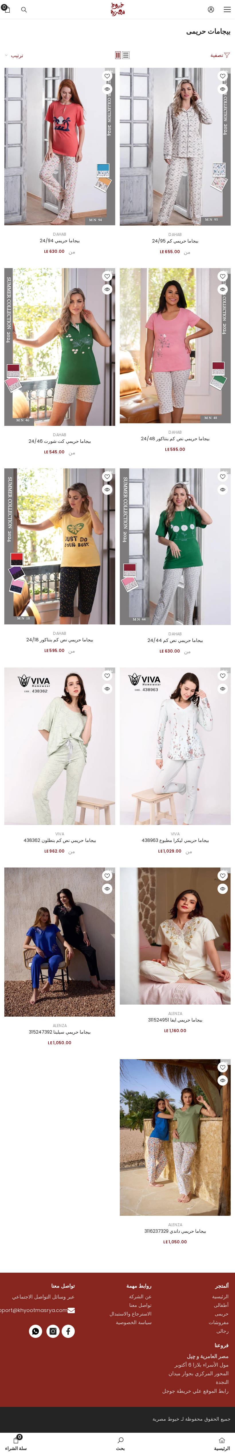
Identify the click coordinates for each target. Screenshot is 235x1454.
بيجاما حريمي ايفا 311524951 (175, 1020)
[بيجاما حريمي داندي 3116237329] (175, 1137)
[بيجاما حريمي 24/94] (59, 146)
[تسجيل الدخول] (211, 9)
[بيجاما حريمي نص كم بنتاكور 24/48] (175, 345)
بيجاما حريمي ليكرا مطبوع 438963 (175, 840)
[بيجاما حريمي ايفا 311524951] (175, 936)
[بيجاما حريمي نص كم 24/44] (175, 546)
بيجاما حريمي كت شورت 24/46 (60, 441)
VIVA (175, 834)
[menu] (227, 9)
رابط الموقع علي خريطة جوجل (195, 1391)
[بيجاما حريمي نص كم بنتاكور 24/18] (59, 546)
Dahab (175, 234)
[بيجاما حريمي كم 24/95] (175, 147)
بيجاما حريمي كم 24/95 (175, 241)
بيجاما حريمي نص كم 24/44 (175, 640)
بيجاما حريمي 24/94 (60, 241)
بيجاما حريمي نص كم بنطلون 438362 (59, 840)
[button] (126, 55)
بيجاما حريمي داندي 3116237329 (175, 1231)
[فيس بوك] (68, 1331)
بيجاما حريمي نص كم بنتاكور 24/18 (59, 640)
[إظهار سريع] (223, 89)
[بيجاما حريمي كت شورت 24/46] (59, 347)
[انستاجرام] (53, 1331)
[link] (120, 1443)
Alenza (175, 1013)
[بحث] (24, 9)
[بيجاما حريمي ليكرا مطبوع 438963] (175, 746)
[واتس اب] (35, 1331)
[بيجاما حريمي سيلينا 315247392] (59, 942)
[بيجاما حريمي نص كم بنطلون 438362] (59, 746)
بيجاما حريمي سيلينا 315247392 (60, 1032)
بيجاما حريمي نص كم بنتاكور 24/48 (175, 439)
